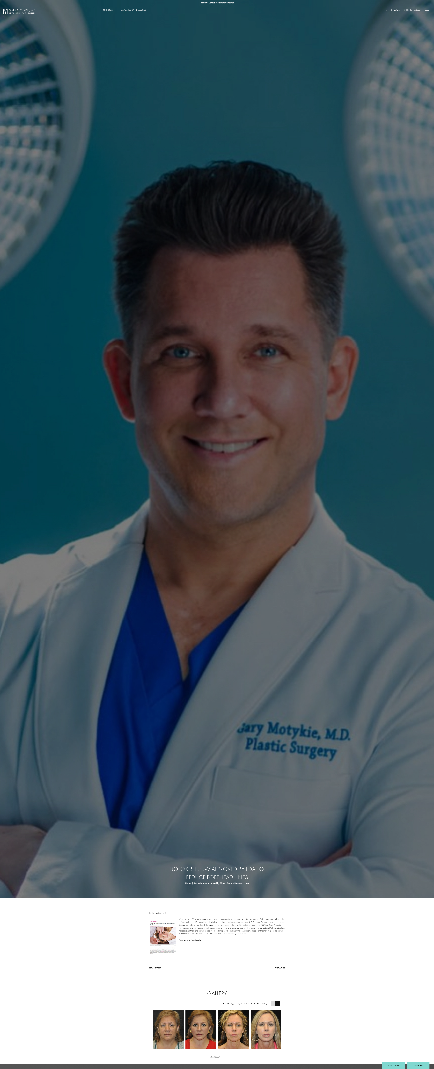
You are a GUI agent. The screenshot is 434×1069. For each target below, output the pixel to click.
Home (188, 883)
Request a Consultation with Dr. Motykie (217, 2)
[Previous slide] (273, 1003)
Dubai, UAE (141, 10)
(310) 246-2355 (109, 10)
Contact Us (418, 1065)
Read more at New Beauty (190, 940)
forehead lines (217, 931)
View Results (215, 1057)
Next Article (280, 968)
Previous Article (156, 968)
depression (244, 919)
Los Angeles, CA (127, 10)
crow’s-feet (261, 928)
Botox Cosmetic (199, 919)
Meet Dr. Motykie (393, 10)
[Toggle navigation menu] (426, 10)
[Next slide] (277, 1003)
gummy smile (272, 919)
